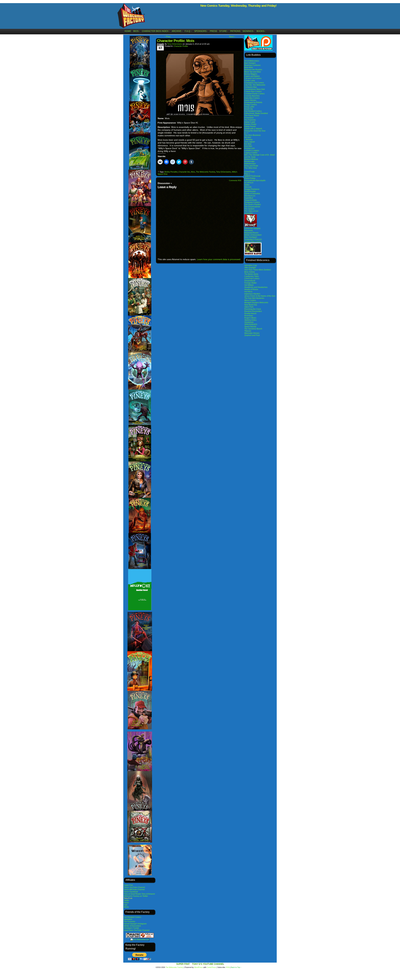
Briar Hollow (249, 272)
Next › (232, 36)
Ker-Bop (247, 144)
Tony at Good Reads (132, 894)
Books (261, 31)
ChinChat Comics (251, 278)
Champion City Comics (254, 83)
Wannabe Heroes (251, 333)
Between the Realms (253, 70)
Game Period (250, 126)
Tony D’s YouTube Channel (208, 964)
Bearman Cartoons (252, 65)
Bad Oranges (250, 63)
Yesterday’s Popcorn (253, 239)
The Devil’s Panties (252, 204)
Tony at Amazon (148, 894)
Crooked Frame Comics (254, 94)
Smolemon (249, 322)
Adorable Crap (250, 265)
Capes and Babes (252, 76)
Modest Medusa (251, 159)
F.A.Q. (188, 31)
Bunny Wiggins (250, 74)
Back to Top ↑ (236, 967)
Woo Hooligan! (250, 237)
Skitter (247, 185)
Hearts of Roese (251, 289)
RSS (228, 967)
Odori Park (248, 307)
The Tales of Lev (251, 211)
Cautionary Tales (251, 276)
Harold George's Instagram (135, 924)
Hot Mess (248, 292)
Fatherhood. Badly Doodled (256, 113)
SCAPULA (248, 183)
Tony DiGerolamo (174, 44)
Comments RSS (235, 180)
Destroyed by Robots (253, 102)
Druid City (248, 109)
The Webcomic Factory (131, 16)
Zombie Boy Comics (252, 241)
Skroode (248, 187)
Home (128, 31)
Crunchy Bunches (252, 96)
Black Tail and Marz (252, 72)
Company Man (250, 87)
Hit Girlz (247, 137)
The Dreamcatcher (252, 207)
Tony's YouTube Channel (134, 887)
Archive (177, 31)
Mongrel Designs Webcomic (256, 302)
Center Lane (249, 80)
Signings (248, 31)
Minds (126, 907)
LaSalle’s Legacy (251, 150)
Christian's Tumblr (131, 928)
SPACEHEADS (250, 324)
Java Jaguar (249, 142)
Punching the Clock (252, 309)
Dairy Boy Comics (252, 98)
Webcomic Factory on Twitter (136, 896)
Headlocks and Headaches (256, 287)
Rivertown (248, 316)
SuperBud (248, 198)
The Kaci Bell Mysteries (254, 298)
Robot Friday (249, 178)
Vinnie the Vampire (252, 228)
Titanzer (247, 331)
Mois (193, 172)
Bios (136, 31)
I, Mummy (248, 139)
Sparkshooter (250, 191)
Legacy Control (250, 153)
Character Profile (181, 46)
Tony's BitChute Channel (134, 889)
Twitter (126, 900)
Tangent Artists (250, 200)
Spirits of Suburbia (252, 193)
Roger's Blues (250, 318)
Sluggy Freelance (251, 189)
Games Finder (250, 124)
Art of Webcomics (251, 61)
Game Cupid (249, 122)
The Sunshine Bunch (253, 329)
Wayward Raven (251, 233)
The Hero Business (252, 135)
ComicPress (211, 967)
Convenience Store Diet (254, 89)
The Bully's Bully (251, 274)
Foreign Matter (250, 283)
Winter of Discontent (132, 926)
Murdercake (249, 161)
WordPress (198, 967)
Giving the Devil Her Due (254, 131)
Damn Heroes (250, 100)
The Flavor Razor (251, 115)
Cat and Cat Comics (252, 78)
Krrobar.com (249, 148)
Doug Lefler (249, 107)
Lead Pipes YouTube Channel (136, 930)
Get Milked (248, 285)
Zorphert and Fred (252, 335)
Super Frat (128, 885)
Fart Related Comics (132, 917)
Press (213, 31)
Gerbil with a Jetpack (253, 129)
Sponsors (201, 31)
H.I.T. (246, 133)
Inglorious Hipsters (252, 294)
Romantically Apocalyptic (255, 180)
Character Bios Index (156, 31)
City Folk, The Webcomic (254, 85)
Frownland (248, 118)
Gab (125, 905)
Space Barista (250, 326)
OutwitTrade (249, 172)
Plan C (247, 174)
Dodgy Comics (250, 105)
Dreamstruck (249, 281)
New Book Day (250, 305)
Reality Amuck (250, 313)
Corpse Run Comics (253, 91)
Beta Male (248, 67)
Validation (128, 919)
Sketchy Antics (250, 320)
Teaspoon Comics (252, 202)
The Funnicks (129, 921)
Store (223, 31)
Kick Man (248, 146)
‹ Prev (168, 36)
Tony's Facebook (131, 892)
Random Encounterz (253, 311)
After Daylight (250, 267)
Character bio (184, 172)
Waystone (248, 230)
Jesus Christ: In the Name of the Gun (259, 296)
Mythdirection (250, 164)
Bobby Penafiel (171, 172)
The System (249, 209)
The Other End (250, 168)
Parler (126, 903)
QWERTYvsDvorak (252, 176)
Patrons (235, 31)
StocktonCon (249, 196)
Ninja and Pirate (251, 166)
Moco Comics (250, 300)
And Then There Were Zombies (257, 270)
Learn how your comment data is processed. (219, 259)
